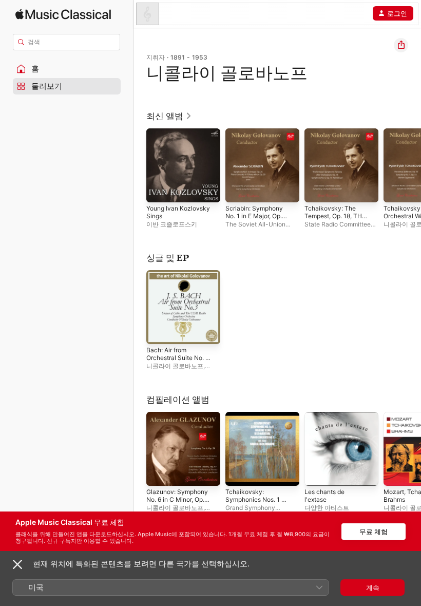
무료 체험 (373, 531)
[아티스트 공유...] (401, 45)
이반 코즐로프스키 (171, 224)
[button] (66, 69)
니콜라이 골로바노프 (174, 366)
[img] (63, 14)
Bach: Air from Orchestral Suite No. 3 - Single (177, 357)
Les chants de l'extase (324, 495)
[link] (169, 116)
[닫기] (17, 564)
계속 (372, 587)
